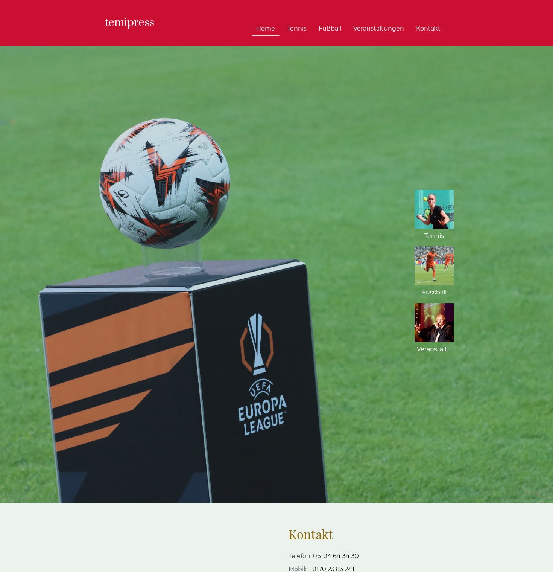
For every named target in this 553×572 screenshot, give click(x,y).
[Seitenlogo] (131, 37)
